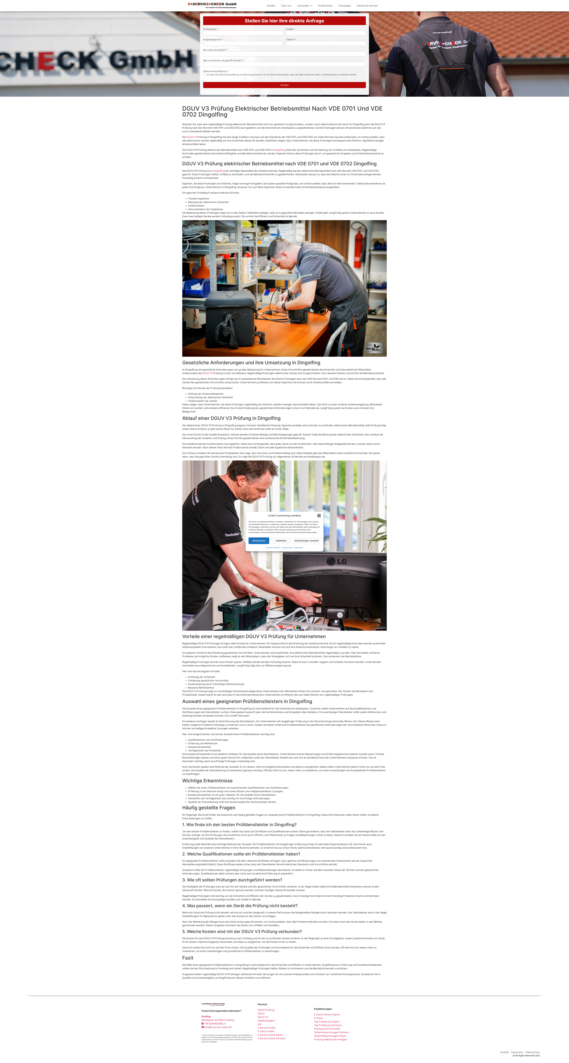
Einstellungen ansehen (307, 540)
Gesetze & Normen (367, 5)
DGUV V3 (192, 137)
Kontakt (271, 5)
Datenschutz (287, 547)
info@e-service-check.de (218, 1027)
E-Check (318, 1018)
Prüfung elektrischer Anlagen (330, 1039)
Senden (284, 85)
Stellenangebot (266, 1020)
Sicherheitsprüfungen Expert (330, 1035)
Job (259, 1024)
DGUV (261, 1013)
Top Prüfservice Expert (326, 1021)
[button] (319, 515)
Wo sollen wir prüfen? (215, 50)
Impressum (298, 547)
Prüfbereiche (325, 5)
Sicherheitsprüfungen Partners (331, 1032)
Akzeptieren (258, 540)
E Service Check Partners (272, 1038)
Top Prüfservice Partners (328, 1025)
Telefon (291, 39)
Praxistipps (344, 5)
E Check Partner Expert (327, 1014)
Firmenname (210, 29)
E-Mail (290, 29)
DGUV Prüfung (266, 1010)
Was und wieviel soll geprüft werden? (223, 60)
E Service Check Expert (271, 1034)
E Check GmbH (266, 1031)
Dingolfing (280, 150)
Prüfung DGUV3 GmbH (327, 1028)
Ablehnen (281, 540)
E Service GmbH (267, 1027)
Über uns (286, 5)
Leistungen (303, 5)
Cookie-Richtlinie (273, 547)
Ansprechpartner (213, 39)
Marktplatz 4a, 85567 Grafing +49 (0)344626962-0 (218, 1020)
